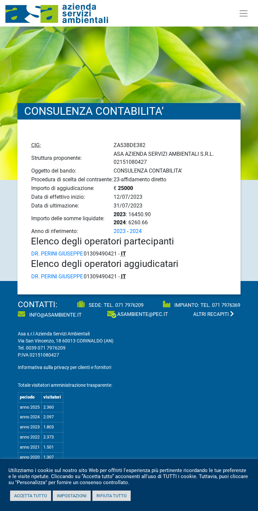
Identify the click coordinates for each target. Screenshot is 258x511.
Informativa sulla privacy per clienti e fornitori (64, 367)
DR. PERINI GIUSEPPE (57, 253)
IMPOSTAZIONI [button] (72, 495)
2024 (136, 231)
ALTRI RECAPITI (211, 314)
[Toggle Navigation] (243, 13)
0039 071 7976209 (46, 348)
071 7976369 (226, 305)
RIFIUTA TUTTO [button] (111, 495)
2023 (120, 231)
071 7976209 (129, 305)
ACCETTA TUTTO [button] (30, 495)
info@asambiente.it (55, 315)
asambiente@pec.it (142, 314)
